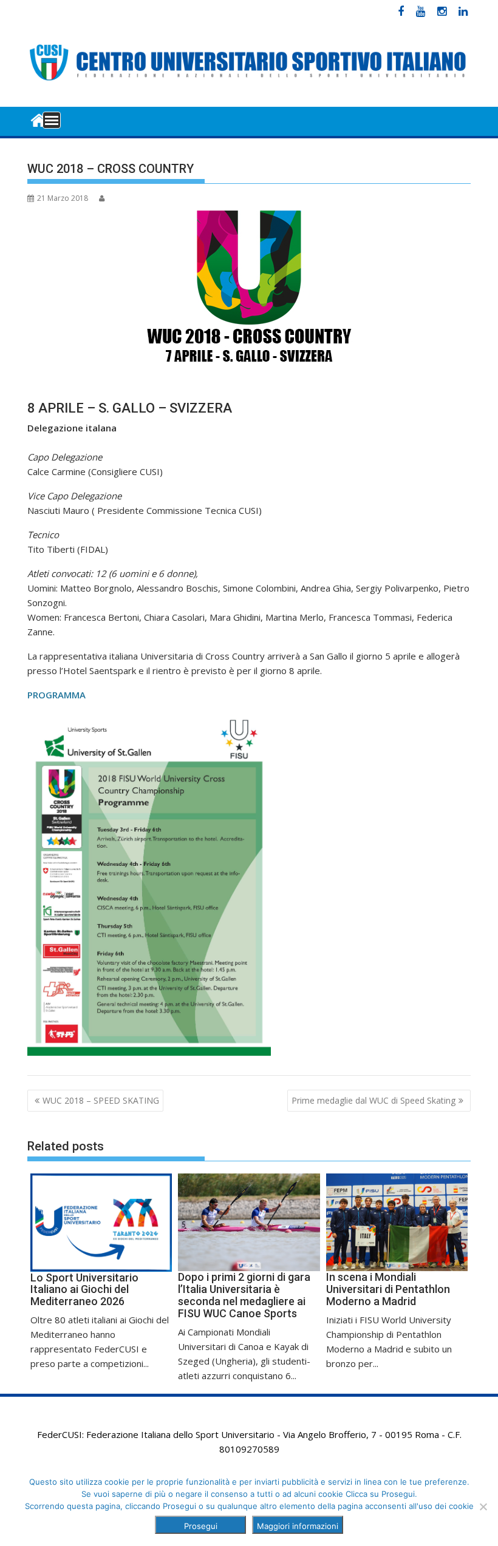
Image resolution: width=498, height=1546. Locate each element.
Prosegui (200, 1526)
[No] (483, 1506)
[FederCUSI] (39, 119)
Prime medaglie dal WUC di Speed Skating (373, 1100)
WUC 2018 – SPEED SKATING (101, 1100)
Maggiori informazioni (297, 1526)
